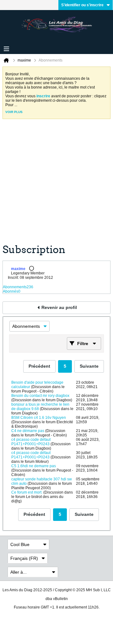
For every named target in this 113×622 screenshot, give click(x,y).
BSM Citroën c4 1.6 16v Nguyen (38, 417)
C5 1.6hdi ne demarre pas (33, 466)
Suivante (89, 366)
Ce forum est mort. (26, 492)
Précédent (39, 366)
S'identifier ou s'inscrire (82, 5)
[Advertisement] (56, 183)
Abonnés (10, 291)
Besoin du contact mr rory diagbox (40, 395)
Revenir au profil (59, 307)
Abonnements (15, 287)
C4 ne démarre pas (27, 431)
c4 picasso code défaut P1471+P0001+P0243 (31, 441)
